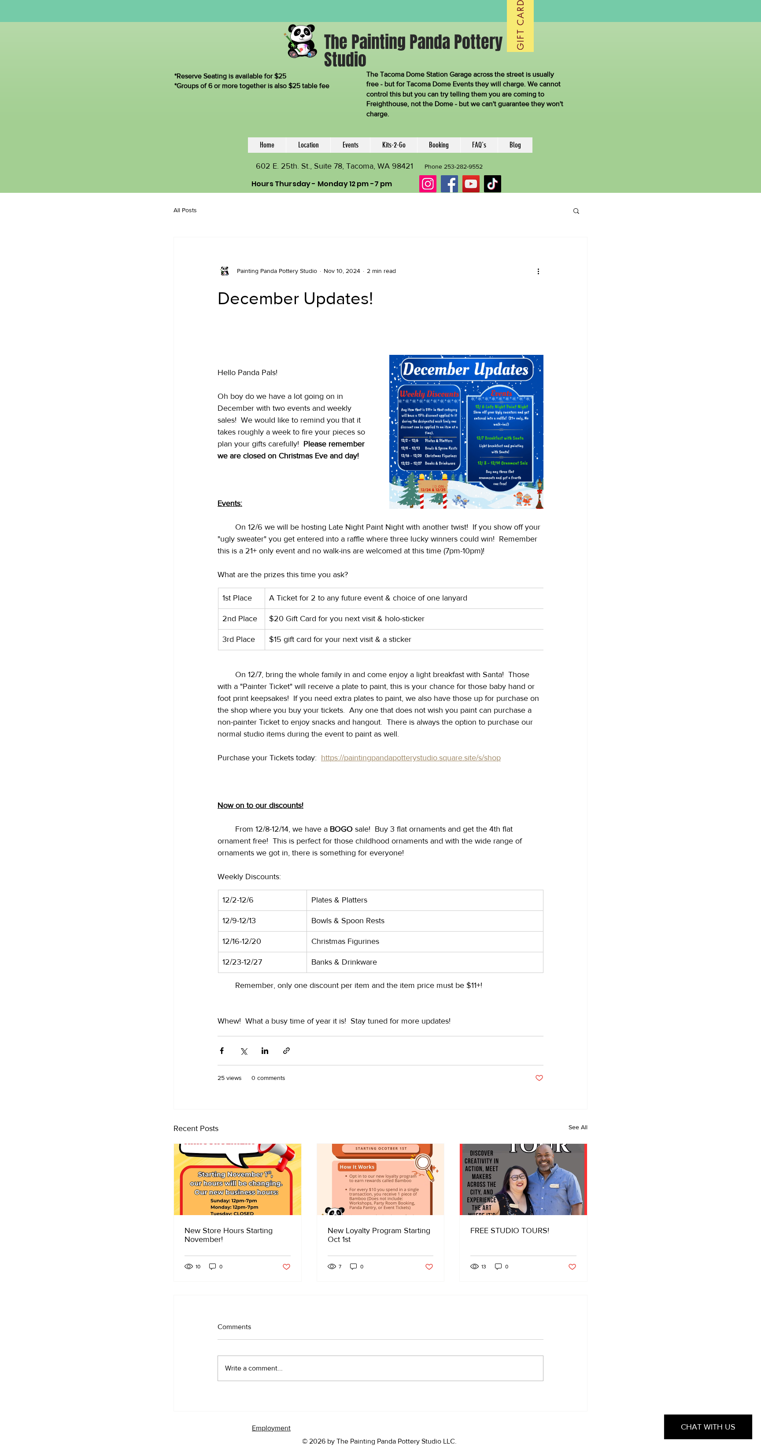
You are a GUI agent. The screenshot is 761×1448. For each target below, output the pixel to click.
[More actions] (538, 270)
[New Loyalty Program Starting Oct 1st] (380, 1179)
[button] (576, 210)
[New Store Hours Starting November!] (237, 1179)
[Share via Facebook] (222, 1050)
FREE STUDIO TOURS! (509, 1230)
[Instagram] (427, 183)
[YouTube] (471, 183)
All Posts (185, 210)
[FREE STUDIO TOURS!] (523, 1179)
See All (578, 1127)
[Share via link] (286, 1050)
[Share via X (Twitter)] (243, 1050)
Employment (271, 1428)
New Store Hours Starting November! (229, 1235)
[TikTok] (492, 183)
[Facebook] (449, 183)
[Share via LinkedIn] (265, 1050)
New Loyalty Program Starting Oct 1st (379, 1235)
